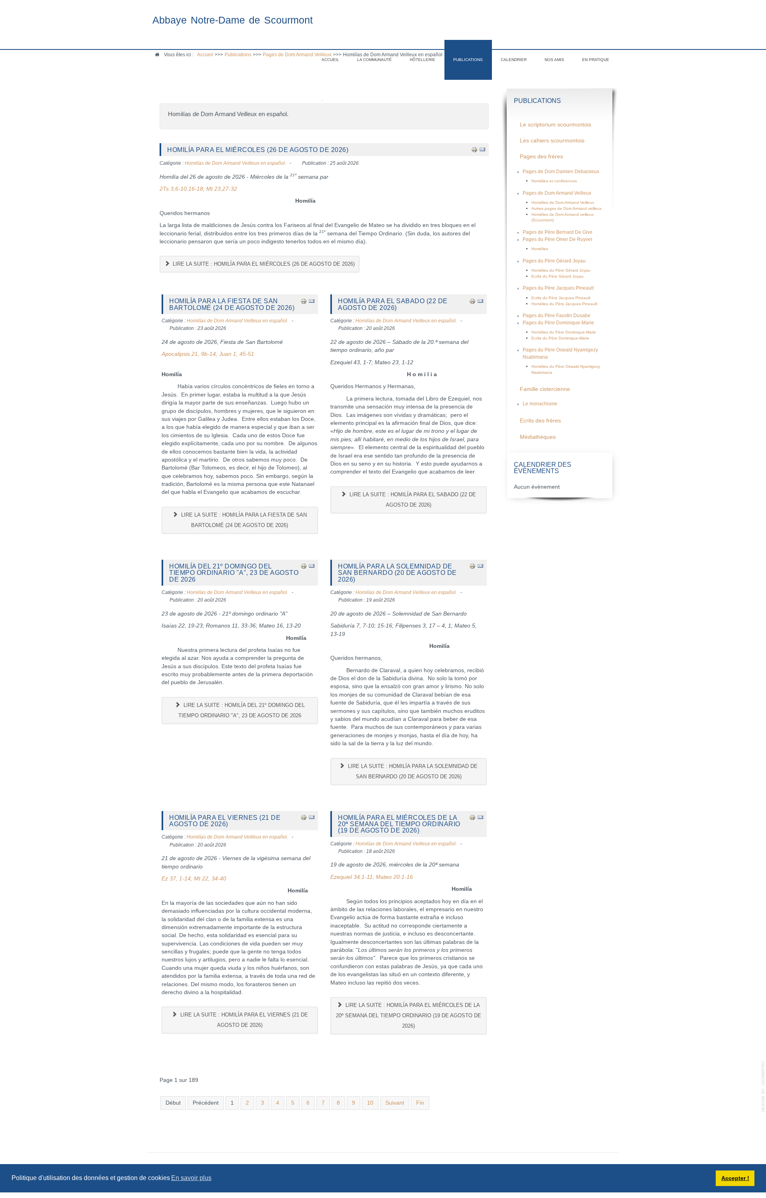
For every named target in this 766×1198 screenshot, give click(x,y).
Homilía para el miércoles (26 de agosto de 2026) (257, 149)
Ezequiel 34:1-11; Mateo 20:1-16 (371, 877)
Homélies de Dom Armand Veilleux (562, 202)
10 (370, 1103)
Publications (468, 59)
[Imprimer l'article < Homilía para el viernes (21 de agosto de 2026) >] (303, 817)
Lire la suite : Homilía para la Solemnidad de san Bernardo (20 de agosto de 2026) (412, 771)
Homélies (539, 249)
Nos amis (554, 59)
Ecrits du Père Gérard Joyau (557, 276)
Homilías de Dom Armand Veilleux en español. (235, 163)
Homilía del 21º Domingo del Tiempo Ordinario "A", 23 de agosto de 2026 (233, 572)
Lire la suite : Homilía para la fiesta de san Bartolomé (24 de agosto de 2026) (243, 520)
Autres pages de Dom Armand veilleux (566, 208)
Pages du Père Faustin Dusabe (556, 315)
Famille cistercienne (545, 389)
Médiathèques (538, 437)
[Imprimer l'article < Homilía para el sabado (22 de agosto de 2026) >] (472, 301)
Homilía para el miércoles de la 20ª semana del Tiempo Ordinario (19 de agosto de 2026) (399, 824)
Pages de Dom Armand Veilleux (557, 193)
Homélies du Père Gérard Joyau (560, 270)
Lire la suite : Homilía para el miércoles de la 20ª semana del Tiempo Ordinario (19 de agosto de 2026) (408, 1015)
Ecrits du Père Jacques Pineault (560, 298)
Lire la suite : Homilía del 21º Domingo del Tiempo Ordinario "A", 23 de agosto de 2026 (241, 710)
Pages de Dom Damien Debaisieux (561, 171)
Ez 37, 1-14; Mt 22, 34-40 (194, 879)
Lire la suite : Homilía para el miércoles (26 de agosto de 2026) (263, 264)
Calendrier (514, 59)
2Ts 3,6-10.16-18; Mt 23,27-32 (198, 189)
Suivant (394, 1103)
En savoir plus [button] (191, 1177)
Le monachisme (540, 403)
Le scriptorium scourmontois (555, 125)
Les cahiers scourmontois (552, 141)
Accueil (330, 59)
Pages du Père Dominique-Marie (558, 322)
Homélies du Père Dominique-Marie (563, 332)
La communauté (374, 59)
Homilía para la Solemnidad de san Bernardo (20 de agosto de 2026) (397, 572)
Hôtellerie (422, 59)
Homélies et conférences (554, 181)
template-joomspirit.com (763, 1086)
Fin (420, 1103)
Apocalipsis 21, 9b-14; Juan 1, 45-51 (208, 354)
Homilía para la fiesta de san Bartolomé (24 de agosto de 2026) (231, 304)
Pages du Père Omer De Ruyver (557, 239)
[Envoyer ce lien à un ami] (482, 149)
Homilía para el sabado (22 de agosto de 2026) (393, 304)
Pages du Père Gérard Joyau (554, 261)
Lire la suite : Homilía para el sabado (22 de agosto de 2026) (412, 499)
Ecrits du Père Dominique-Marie (560, 338)
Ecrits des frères (540, 421)
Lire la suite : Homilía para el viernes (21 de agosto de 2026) (243, 1020)
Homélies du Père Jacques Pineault (564, 304)
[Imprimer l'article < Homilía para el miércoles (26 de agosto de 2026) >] (474, 149)
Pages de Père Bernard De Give (557, 232)
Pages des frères (541, 157)
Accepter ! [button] (735, 1178)
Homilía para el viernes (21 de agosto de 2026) (224, 820)
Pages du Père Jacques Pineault (558, 288)
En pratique (595, 59)
